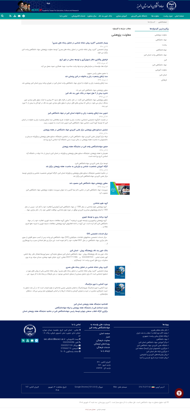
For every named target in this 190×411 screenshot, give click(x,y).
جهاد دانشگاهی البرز (159, 64)
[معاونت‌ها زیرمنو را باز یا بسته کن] (149, 16)
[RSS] (10, 16)
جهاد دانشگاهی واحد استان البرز (155, 54)
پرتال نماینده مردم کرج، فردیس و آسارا (154, 357)
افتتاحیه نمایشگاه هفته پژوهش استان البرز (91, 304)
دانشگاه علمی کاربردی (139, 16)
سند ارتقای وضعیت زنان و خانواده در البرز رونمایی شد (86, 76)
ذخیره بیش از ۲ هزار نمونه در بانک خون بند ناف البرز (87, 93)
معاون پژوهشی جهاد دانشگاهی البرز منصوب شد (88, 183)
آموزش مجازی (121, 16)
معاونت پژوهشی (161, 34)
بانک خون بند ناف (105, 16)
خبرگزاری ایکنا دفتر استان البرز (157, 351)
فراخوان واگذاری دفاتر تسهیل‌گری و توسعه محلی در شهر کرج (84, 59)
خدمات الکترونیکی (78, 16)
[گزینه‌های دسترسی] (179, 393)
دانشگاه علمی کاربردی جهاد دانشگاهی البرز (152, 345)
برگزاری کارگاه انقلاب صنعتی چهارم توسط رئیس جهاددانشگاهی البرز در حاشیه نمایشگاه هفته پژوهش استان (65, 311)
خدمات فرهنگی (103, 347)
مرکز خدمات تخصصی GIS (97, 233)
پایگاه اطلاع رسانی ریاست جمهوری (155, 336)
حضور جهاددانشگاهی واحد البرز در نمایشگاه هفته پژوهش (85, 146)
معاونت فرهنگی (103, 340)
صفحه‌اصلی (162, 22)
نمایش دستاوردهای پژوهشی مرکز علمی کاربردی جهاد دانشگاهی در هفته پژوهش (75, 129)
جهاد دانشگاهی (161, 39)
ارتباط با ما (105, 351)
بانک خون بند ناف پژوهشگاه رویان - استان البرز (89, 250)
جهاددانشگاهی (161, 49)
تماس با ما (63, 16)
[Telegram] (23, 16)
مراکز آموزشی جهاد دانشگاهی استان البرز (153, 342)
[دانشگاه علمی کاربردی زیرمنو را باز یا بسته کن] (129, 16)
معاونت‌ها (155, 16)
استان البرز (163, 74)
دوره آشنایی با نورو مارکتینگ (96, 284)
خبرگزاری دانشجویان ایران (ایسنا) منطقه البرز (152, 348)
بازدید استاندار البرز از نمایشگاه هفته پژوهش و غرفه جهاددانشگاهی (81, 307)
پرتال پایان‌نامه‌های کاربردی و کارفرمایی (154, 354)
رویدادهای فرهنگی (102, 344)
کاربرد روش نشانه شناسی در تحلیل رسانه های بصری (87, 267)
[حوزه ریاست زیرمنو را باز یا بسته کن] (161, 16)
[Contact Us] (19, 16)
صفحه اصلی (179, 16)
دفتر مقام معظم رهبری (159, 330)
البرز (165, 60)
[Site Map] (15, 16)
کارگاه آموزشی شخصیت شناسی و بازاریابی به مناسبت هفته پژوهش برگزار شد (77, 166)
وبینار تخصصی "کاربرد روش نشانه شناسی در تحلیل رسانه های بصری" (80, 42)
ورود (48, 3)
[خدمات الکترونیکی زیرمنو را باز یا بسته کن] (69, 16)
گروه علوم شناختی (100, 203)
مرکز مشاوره (91, 16)
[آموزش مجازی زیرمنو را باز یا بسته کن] (114, 16)
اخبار (108, 337)
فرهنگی (164, 80)
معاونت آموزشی (161, 69)
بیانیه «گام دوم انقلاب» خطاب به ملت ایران (152, 333)
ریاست (164, 44)
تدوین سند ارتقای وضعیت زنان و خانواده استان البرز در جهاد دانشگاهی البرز (78, 113)
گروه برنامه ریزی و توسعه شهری (95, 217)
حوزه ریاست (168, 16)
